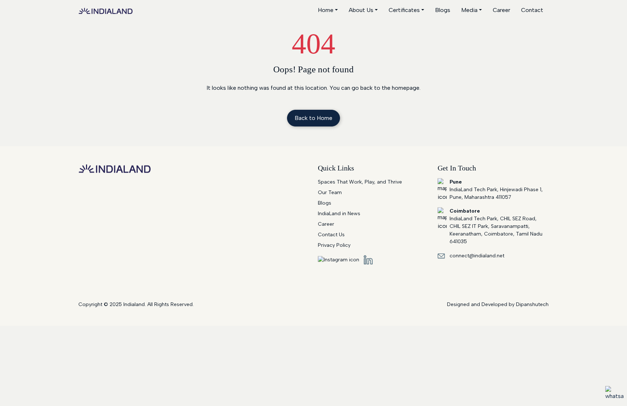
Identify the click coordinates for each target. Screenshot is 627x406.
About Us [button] (361, 10)
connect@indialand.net (477, 256)
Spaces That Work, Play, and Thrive (360, 182)
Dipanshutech (532, 304)
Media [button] (469, 10)
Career (501, 10)
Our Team (330, 192)
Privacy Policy (334, 245)
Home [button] (325, 10)
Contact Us (331, 235)
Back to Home (313, 117)
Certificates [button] (404, 10)
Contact (532, 10)
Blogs (442, 10)
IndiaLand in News (339, 213)
